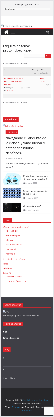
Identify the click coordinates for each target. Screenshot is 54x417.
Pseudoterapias (13, 235)
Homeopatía (11, 249)
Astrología (10, 253)
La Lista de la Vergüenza (14, 259)
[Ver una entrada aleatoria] (47, 32)
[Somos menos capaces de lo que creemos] (12, 194)
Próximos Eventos (14, 276)
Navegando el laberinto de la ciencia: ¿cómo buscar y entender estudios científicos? (26, 145)
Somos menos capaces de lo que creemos (35, 192)
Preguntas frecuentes (16, 281)
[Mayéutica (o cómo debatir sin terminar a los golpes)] (12, 179)
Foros (5, 263)
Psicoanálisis (12, 230)
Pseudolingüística (14, 244)
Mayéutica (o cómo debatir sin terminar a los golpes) (35, 177)
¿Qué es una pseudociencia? (16, 227)
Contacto (7, 273)
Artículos (10, 90)
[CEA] (6, 312)
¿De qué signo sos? (32, 206)
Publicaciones (12, 132)
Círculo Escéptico (11, 338)
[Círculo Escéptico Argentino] (6, 32)
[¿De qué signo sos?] (12, 208)
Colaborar (7, 268)
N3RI (5, 332)
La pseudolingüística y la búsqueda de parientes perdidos (13, 81)
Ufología (9, 240)
